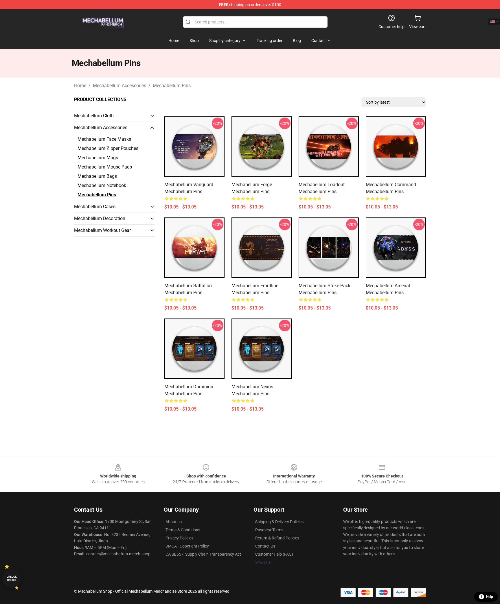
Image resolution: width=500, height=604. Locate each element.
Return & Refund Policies (277, 538)
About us (174, 521)
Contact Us (265, 546)
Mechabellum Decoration (99, 218)
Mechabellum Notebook (102, 185)
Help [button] (489, 597)
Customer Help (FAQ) (274, 554)
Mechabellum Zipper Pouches (108, 148)
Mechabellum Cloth (94, 115)
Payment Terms (269, 530)
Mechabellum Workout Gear (102, 230)
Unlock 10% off (12, 578)
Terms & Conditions (183, 530)
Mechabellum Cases (94, 206)
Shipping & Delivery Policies (279, 521)
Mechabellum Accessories (119, 85)
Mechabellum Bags (97, 176)
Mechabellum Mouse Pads (105, 167)
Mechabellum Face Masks (104, 139)
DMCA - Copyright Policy (187, 546)
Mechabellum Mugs (98, 157)
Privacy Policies (179, 538)
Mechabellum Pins (172, 85)
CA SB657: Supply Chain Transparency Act (203, 554)
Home (80, 85)
